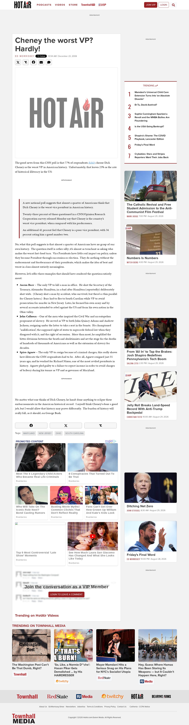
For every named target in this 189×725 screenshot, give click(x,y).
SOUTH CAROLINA (74, 433)
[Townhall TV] (88, 5)
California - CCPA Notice (140, 707)
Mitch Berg (132, 262)
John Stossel (133, 510)
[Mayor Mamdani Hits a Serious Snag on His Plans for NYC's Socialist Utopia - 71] (115, 645)
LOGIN (163, 4)
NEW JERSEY (45, 433)
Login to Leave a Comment (66, 594)
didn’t (91, 163)
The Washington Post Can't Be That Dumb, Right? (30, 666)
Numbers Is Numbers (142, 258)
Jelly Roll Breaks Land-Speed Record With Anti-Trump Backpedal (148, 409)
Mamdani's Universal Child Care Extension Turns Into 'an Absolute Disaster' (152, 96)
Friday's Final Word (145, 144)
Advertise (81, 707)
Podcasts (44, 4)
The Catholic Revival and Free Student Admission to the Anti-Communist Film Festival (149, 208)
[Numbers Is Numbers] (150, 239)
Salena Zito (133, 363)
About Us (43, 707)
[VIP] (102, 5)
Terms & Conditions (95, 707)
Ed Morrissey (25, 56)
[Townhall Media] (23, 718)
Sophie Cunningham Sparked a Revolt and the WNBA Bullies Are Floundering (152, 117)
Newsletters (71, 707)
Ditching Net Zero (140, 506)
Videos (60, 4)
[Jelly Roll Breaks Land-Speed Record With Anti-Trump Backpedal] (150, 386)
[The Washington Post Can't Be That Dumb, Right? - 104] (31, 645)
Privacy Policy (110, 707)
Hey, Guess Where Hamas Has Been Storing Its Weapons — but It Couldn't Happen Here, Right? (156, 670)
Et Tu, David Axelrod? (146, 104)
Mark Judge (132, 216)
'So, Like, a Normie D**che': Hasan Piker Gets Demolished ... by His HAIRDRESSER (72, 670)
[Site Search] (173, 5)
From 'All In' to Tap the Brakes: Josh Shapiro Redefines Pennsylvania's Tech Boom (149, 355)
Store (73, 4)
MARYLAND (29, 433)
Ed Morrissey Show (56, 707)
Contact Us (121, 707)
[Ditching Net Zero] (150, 487)
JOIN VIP (150, 4)
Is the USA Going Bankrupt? (149, 126)
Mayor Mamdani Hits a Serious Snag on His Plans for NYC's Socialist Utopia (113, 668)
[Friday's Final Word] (150, 536)
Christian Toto (134, 416)
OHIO (58, 433)
